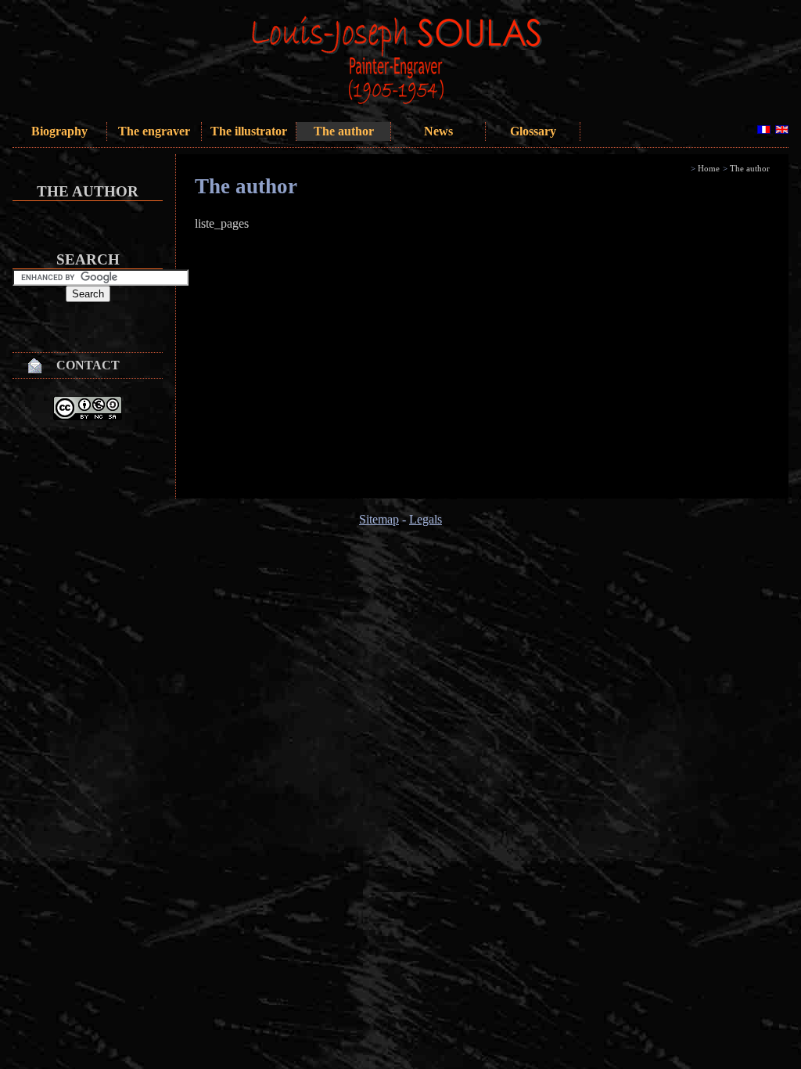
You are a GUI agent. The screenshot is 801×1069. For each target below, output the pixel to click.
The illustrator (248, 131)
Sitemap (379, 519)
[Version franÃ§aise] (763, 129)
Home (709, 168)
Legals (425, 519)
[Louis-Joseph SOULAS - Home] (427, 102)
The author (344, 131)
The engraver (154, 131)
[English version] (781, 129)
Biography (59, 131)
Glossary (533, 131)
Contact (88, 365)
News (438, 131)
